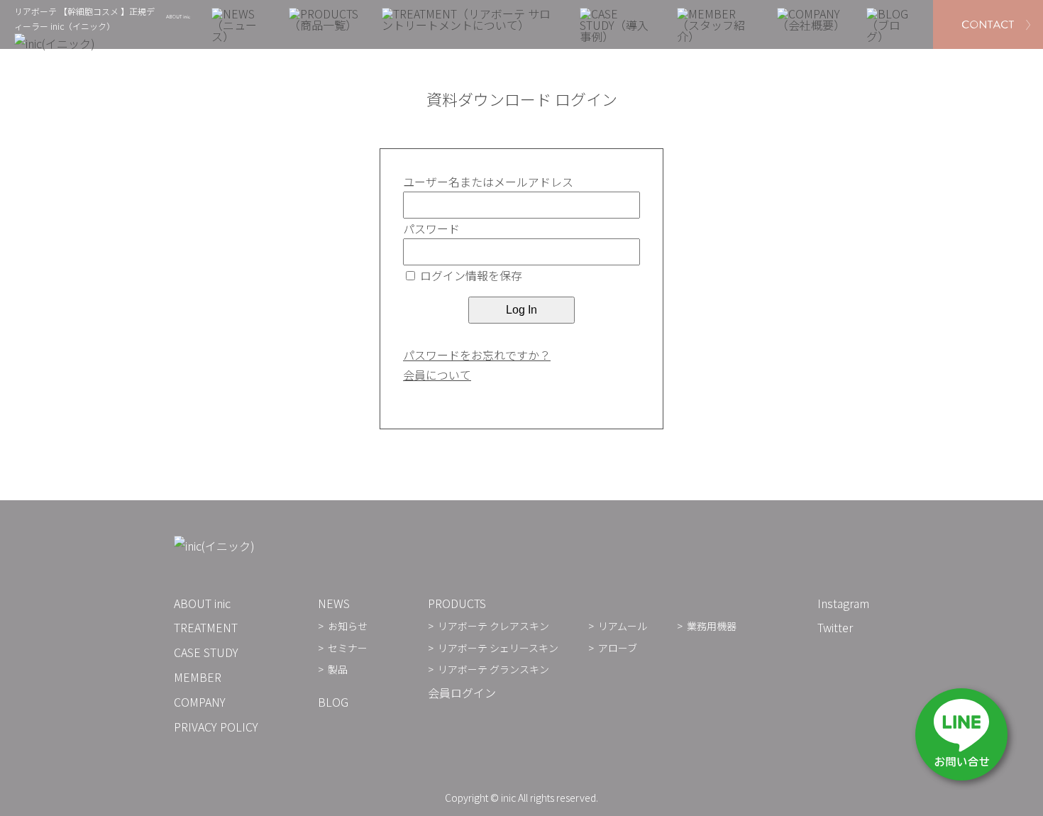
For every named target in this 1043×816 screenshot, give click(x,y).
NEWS (334, 603)
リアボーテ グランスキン (493, 669)
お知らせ (348, 626)
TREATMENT (206, 627)
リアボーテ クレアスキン (493, 626)
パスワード (431, 228)
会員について (437, 374)
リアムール (622, 626)
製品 (338, 669)
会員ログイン (462, 692)
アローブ (617, 648)
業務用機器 (711, 626)
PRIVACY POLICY (216, 726)
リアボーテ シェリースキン (498, 648)
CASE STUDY (206, 652)
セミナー (348, 648)
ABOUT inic (202, 603)
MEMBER (197, 676)
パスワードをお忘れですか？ (477, 354)
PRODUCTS (457, 603)
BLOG (333, 701)
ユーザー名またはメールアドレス (488, 181)
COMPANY (200, 701)
